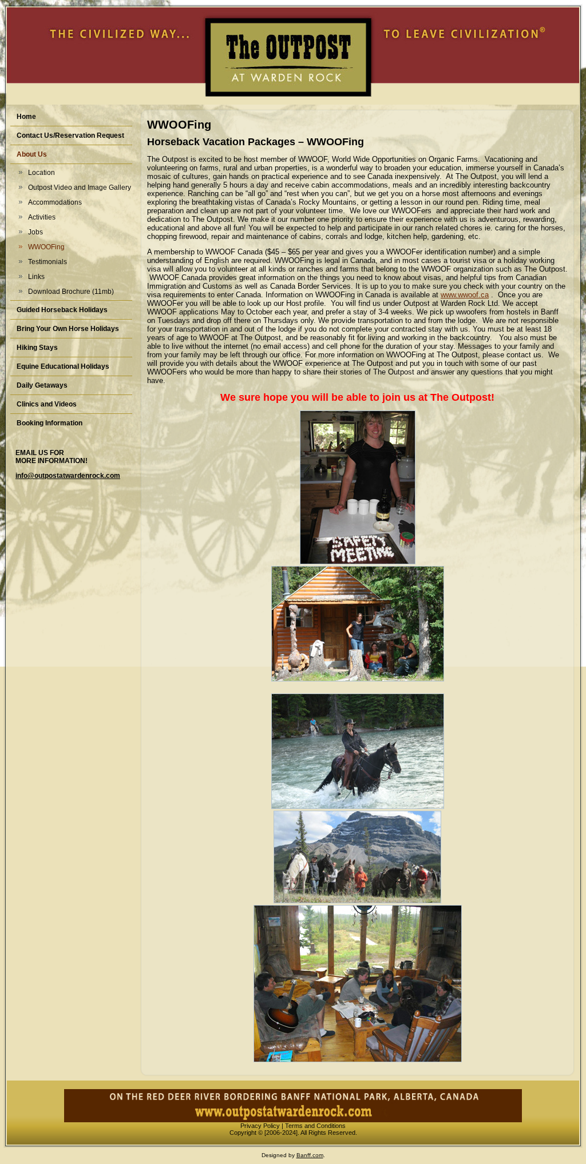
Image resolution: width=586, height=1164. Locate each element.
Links (36, 277)
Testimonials (47, 262)
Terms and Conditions (315, 1125)
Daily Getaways (42, 385)
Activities (42, 217)
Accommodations (55, 202)
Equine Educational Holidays (63, 366)
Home (26, 117)
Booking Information (49, 423)
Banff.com (309, 1155)
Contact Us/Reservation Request (70, 135)
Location (41, 173)
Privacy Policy (260, 1125)
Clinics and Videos (47, 404)
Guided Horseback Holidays (62, 310)
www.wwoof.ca (465, 294)
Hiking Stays (37, 348)
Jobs (35, 232)
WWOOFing (46, 247)
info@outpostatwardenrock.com (67, 476)
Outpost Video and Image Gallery (79, 188)
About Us (32, 154)
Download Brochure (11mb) (71, 292)
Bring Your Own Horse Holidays (68, 329)
